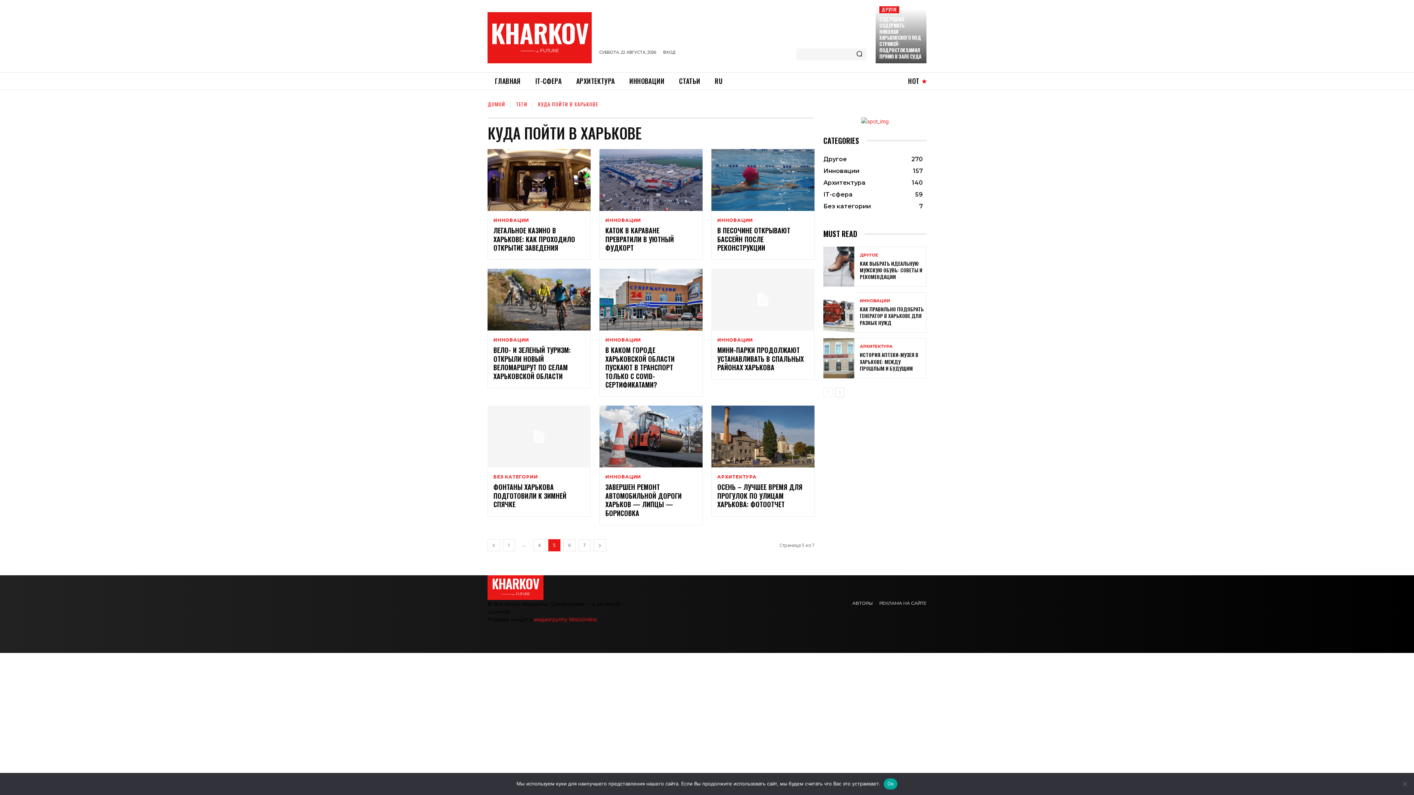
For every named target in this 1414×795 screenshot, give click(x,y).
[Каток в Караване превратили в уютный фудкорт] (651, 180)
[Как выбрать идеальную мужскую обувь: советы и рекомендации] (838, 267)
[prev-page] (494, 545)
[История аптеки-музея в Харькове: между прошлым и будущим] (838, 358)
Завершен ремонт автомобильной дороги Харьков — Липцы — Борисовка (643, 499)
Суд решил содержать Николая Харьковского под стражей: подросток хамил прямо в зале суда (900, 37)
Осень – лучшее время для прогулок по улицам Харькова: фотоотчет (759, 495)
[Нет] (1404, 784)
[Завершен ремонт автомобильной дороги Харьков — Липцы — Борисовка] (651, 436)
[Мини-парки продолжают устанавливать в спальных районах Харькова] (763, 300)
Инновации (511, 220)
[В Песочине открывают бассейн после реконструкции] (763, 180)
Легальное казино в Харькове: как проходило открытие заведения (534, 239)
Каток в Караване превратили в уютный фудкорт (639, 239)
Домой (496, 104)
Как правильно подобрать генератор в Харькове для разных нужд (892, 315)
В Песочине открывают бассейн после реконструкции (753, 239)
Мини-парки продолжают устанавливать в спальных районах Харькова (760, 358)
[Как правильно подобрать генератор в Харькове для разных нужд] (838, 312)
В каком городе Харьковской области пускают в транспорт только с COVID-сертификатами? (640, 367)
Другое (889, 9)
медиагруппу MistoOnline (565, 619)
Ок (890, 784)
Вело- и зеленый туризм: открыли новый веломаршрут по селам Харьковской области (532, 363)
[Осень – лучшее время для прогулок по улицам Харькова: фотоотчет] (763, 436)
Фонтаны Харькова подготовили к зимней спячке (529, 495)
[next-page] (600, 545)
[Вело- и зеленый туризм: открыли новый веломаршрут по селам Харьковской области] (539, 300)
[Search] (859, 54)
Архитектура (737, 477)
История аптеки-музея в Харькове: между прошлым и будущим (889, 361)
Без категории (515, 477)
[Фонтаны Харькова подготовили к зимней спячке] (539, 436)
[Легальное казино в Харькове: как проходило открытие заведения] (539, 180)
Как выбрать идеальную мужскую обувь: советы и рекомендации (891, 269)
